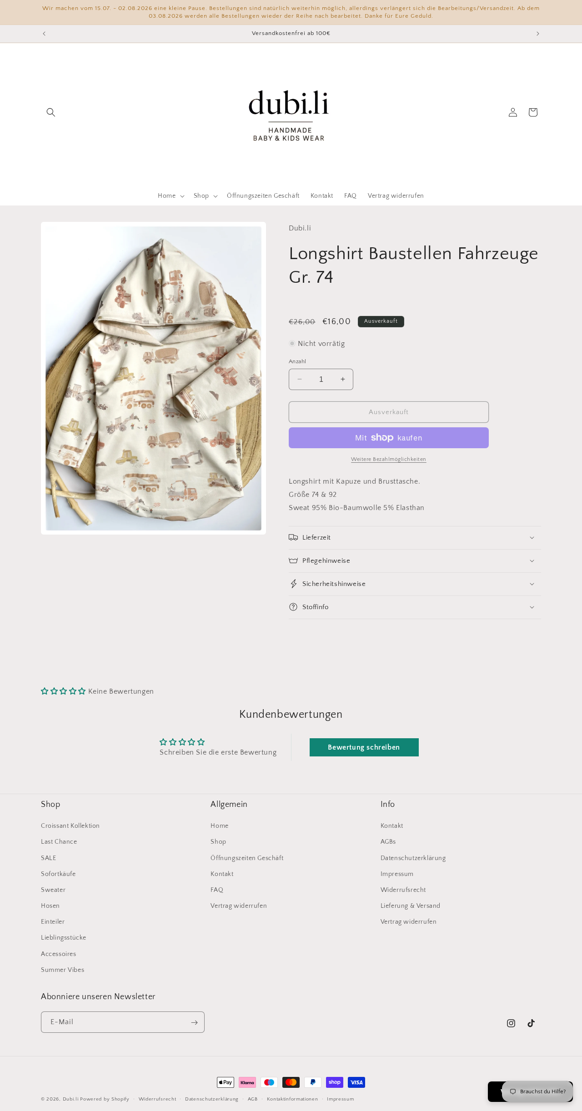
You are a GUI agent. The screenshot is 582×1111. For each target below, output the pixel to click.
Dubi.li (71, 1099)
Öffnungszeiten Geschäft (247, 858)
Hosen (50, 906)
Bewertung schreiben (364, 747)
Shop (218, 842)
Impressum (397, 874)
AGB (253, 1098)
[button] (51, 112)
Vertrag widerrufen (239, 906)
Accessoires (58, 954)
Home (219, 826)
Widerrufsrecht (403, 890)
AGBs (388, 842)
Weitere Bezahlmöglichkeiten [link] (388, 459)
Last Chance (59, 842)
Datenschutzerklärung (413, 858)
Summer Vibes (62, 970)
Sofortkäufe (58, 874)
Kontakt (222, 874)
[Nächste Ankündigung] (538, 33)
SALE (48, 858)
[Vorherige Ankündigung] (44, 33)
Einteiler (53, 922)
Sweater (53, 890)
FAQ (217, 890)
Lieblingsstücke (63, 938)
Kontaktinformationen (292, 1098)
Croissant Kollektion (70, 826)
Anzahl (297, 361)
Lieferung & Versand (411, 906)
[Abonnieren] (194, 1022)
